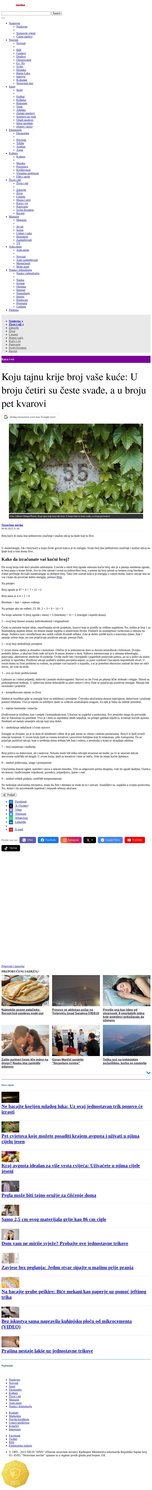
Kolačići (14, 1426)
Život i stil (15, 180)
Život (12, 331)
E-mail (18, 829)
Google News (113, 840)
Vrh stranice (12, 1373)
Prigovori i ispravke (12, 966)
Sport (12, 86)
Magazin (14, 216)
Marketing (15, 1416)
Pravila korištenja (19, 1419)
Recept (13, 351)
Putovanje (15, 344)
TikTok (13, 848)
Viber (18, 809)
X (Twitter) (21, 805)
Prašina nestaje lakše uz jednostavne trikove (47, 1350)
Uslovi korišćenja (19, 1422)
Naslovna (14, 23)
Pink (59, 577)
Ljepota (13, 334)
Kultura (13, 153)
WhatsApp (21, 817)
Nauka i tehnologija (20, 270)
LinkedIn (20, 822)
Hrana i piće (16, 337)
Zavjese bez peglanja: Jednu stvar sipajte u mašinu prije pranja (67, 1267)
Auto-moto (15, 246)
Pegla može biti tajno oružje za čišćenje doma (48, 1195)
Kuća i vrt (15, 341)
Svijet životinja (17, 347)
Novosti (13, 39)
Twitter (13, 1439)
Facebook (20, 801)
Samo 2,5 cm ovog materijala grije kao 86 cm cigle (53, 1219)
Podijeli (10, 795)
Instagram (73, 840)
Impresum (15, 1429)
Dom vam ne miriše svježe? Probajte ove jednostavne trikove (64, 1243)
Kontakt (13, 1412)
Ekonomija (15, 130)
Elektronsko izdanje (20, 1445)
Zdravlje (14, 327)
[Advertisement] (76, 883)
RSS (11, 1442)
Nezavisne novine (12, 525)
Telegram (20, 813)
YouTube (137, 840)
